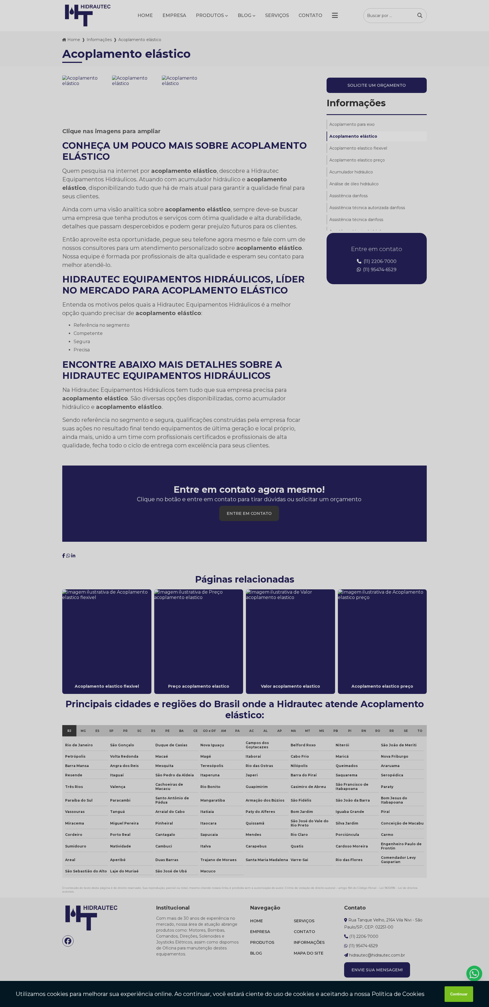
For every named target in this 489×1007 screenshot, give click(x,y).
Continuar (458, 994)
